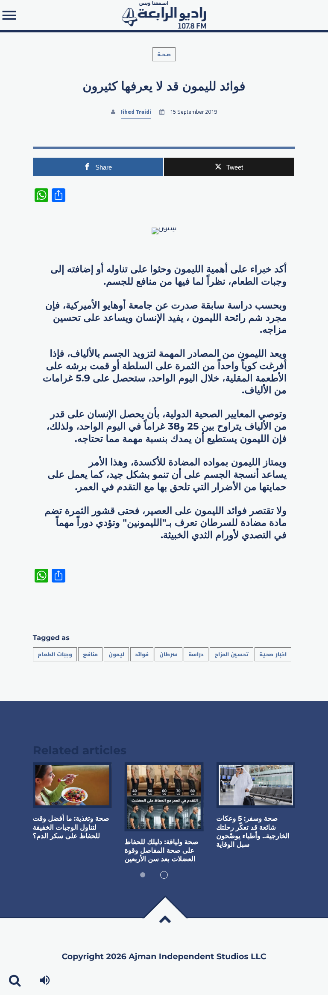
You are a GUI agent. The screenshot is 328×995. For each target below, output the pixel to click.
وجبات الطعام (55, 654)
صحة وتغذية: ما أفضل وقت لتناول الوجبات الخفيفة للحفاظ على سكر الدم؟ (71, 827)
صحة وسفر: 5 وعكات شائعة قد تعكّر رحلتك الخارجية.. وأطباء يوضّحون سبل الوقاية (253, 832)
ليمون (116, 654)
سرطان (168, 654)
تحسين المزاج (231, 654)
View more (72, 785)
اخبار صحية (272, 654)
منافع (90, 654)
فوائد (142, 654)
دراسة (196, 654)
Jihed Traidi (136, 112)
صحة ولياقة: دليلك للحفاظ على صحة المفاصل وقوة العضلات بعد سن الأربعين (162, 851)
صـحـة (164, 54)
